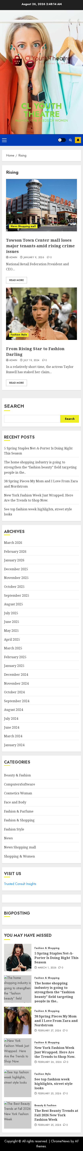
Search (14, 405)
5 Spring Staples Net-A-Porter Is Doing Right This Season (56, 958)
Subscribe (78, 140)
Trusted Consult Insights (20, 884)
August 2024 (13, 709)
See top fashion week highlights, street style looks (53, 1083)
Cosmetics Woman (18, 793)
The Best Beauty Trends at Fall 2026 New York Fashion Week (56, 1115)
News (8, 838)
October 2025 (14, 586)
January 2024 (14, 745)
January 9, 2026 (34, 257)
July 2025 (11, 613)
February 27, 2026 (49, 1030)
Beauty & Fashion (17, 775)
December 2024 (16, 674)
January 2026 (14, 560)
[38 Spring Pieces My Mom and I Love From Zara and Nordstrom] (17, 1020)
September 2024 (16, 701)
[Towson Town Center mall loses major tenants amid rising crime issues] (41, 205)
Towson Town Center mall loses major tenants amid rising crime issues (40, 245)
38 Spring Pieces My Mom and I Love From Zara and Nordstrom (56, 1021)
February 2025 (15, 657)
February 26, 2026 (50, 1062)
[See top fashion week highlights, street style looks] (17, 1083)
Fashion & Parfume (18, 811)
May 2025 (11, 630)
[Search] (70, 140)
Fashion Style (19, 334)
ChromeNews (60, 1141)
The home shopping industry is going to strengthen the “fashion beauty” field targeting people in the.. (40, 467)
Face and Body (15, 802)
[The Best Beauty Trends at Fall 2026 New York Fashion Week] (17, 1115)
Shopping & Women (19, 856)
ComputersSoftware (19, 784)
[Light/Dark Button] (62, 140)
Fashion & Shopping (19, 820)
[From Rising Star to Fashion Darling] (41, 313)
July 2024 (11, 718)
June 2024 (11, 727)
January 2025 (14, 665)
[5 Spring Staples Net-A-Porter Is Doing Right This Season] (17, 957)
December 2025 (16, 569)
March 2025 (13, 648)
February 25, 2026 (49, 1093)
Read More (16, 280)
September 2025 (16, 595)
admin (13, 257)
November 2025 (16, 578)
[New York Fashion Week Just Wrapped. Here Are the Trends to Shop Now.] (17, 1052)
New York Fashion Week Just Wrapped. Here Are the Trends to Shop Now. (54, 1052)
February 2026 (15, 551)
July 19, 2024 (31, 360)
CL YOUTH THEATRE (41, 110)
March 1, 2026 (47, 967)
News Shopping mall (23, 226)
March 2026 (13, 542)
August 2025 (13, 604)
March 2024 (13, 736)
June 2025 (11, 621)
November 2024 (16, 683)
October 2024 (14, 692)
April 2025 (12, 639)
